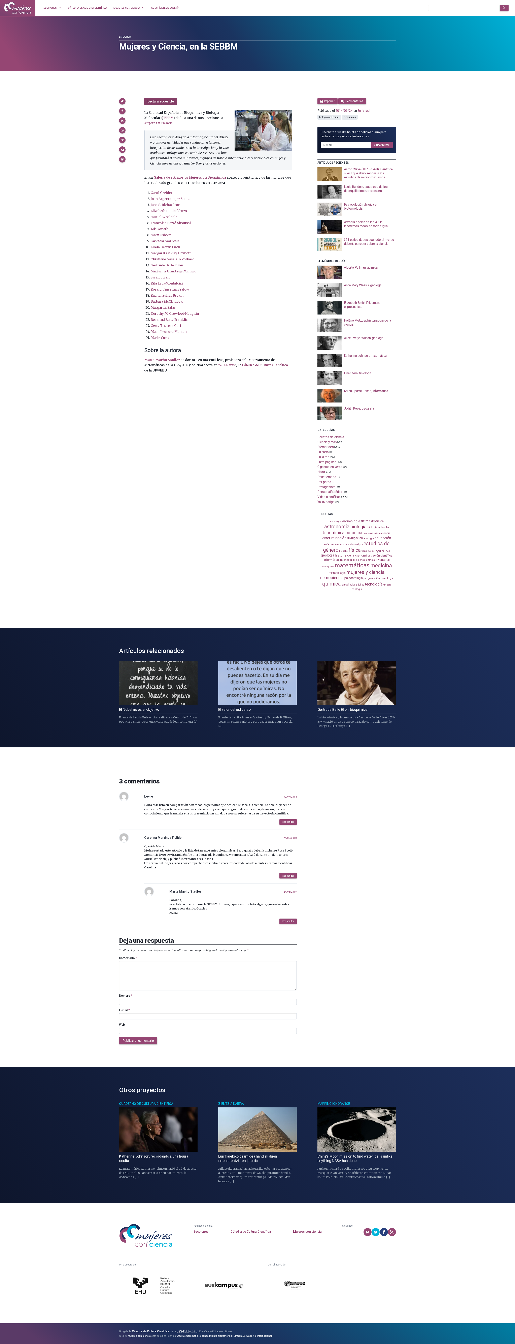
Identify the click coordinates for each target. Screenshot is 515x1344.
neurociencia (332, 577)
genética (383, 550)
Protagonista (326, 487)
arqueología (351, 521)
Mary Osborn (161, 235)
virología (387, 585)
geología (327, 555)
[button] (122, 101)
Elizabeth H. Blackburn (169, 211)
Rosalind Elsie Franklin (169, 320)
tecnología (373, 584)
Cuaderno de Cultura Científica (146, 1104)
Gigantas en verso (330, 467)
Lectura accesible (160, 101)
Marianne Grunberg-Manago (173, 271)
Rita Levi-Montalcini (167, 283)
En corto (323, 452)
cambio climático (371, 533)
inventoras (382, 559)
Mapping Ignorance (333, 1104)
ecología (369, 538)
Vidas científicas (329, 497)
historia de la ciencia (350, 555)
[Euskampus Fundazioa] (224, 1286)
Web (122, 1024)
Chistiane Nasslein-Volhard (172, 259)
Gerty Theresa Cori (166, 326)
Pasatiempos (326, 477)
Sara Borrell (160, 277)
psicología (387, 578)
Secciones (201, 1231)
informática (331, 560)
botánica (353, 532)
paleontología (353, 578)
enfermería (330, 544)
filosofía (343, 551)
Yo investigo (326, 502)
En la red (125, 36)
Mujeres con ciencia (307, 1231)
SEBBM (167, 118)
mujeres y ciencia (365, 572)
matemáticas (352, 565)
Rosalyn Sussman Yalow (170, 289)
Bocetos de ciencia (330, 437)
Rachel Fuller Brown (167, 295)
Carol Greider (161, 193)
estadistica (342, 544)
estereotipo (355, 544)
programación (372, 578)
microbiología (337, 572)
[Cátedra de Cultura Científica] (155, 1286)
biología (358, 527)
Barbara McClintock (167, 301)
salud (345, 584)
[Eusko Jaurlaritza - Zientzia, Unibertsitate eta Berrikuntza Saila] (294, 1286)
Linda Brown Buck (165, 247)
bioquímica (350, 117)
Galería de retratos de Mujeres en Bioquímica (190, 177)
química (331, 584)
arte (364, 521)
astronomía (336, 527)
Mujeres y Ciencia (158, 123)
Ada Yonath (159, 229)
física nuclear (368, 551)
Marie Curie (160, 338)
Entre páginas (326, 462)
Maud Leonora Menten (169, 332)
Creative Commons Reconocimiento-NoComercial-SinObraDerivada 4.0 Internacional (224, 1336)
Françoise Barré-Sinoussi (171, 223)
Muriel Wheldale (164, 217)
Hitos (321, 472)
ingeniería (346, 559)
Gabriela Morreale (165, 241)
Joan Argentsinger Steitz (170, 199)
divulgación (355, 538)
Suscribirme (382, 145)
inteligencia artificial (364, 560)
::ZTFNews (226, 365)
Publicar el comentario (138, 1041)
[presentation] (356, 174)
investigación (327, 566)
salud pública (356, 584)
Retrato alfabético (329, 492)
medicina (381, 565)
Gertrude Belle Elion (167, 265)
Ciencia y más (327, 442)
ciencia (385, 533)
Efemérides (325, 447)
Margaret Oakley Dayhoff (171, 253)
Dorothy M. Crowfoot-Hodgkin (175, 313)
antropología (335, 521)
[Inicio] (17, 8)
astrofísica (376, 521)
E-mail (124, 1010)
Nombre (125, 995)
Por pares (324, 482)
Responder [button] (288, 821)
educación (383, 538)
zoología (356, 589)
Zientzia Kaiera (231, 1104)
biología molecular (329, 117)
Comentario (128, 958)
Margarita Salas (163, 307)
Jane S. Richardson (165, 205)
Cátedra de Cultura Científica (265, 365)
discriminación (334, 538)
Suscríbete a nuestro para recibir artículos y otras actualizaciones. (353, 134)
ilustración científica (379, 555)
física (354, 550)
